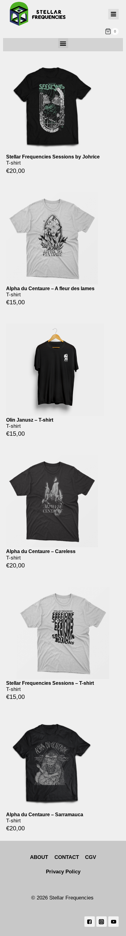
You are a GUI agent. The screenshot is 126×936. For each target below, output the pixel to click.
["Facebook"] (89, 921)
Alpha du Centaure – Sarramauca (44, 814)
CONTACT (66, 857)
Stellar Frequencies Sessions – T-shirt (50, 683)
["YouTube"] (113, 921)
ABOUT (39, 857)
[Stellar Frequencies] (38, 14)
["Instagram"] (101, 921)
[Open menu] (113, 14)
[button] (63, 43)
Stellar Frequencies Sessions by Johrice (53, 156)
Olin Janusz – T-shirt (29, 420)
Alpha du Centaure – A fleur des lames (50, 288)
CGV (90, 857)
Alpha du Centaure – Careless (41, 551)
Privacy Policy (63, 872)
